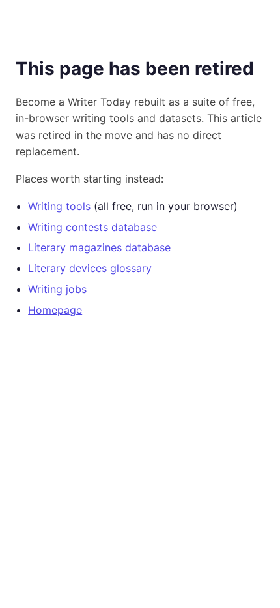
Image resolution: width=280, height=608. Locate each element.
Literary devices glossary (90, 268)
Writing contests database (92, 227)
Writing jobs (57, 289)
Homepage (55, 309)
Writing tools (59, 206)
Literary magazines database (99, 247)
